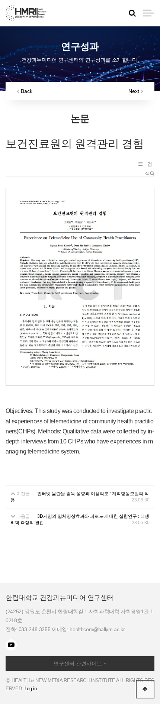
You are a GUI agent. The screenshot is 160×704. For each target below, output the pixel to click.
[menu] (148, 13)
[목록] (140, 164)
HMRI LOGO (26, 13)
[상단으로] (145, 689)
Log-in (31, 688)
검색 (148, 165)
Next (133, 91)
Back (26, 91)
